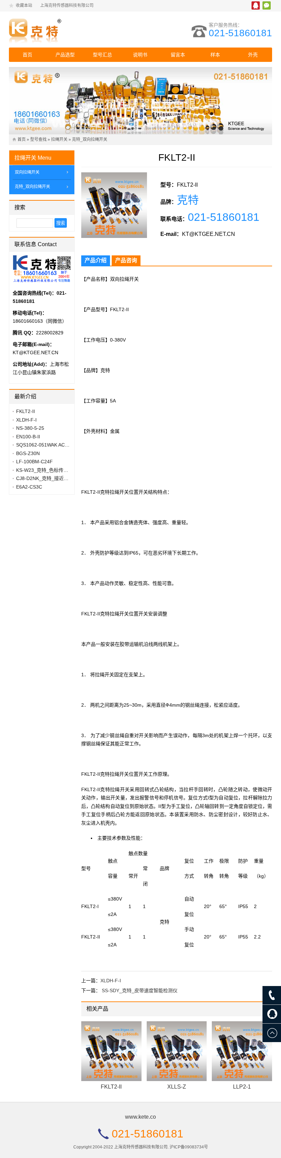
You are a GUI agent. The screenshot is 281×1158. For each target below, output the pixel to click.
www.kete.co (140, 1117)
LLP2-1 (242, 1087)
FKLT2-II (111, 1087)
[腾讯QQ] (271, 1014)
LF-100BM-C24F (34, 461)
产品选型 (65, 54)
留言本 (178, 54)
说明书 (140, 54)
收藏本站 (24, 5)
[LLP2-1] (242, 1051)
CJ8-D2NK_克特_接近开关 (44, 478)
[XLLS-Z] (177, 1051)
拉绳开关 (59, 139)
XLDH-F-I (110, 980)
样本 (215, 54)
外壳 (253, 54)
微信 (266, 5)
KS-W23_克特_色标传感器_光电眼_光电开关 (64, 470)
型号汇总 (102, 54)
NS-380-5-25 (30, 428)
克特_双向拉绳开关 (89, 139)
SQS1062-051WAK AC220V (46, 445)
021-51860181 (240, 33)
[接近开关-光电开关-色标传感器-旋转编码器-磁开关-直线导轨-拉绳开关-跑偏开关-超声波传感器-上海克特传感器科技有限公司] (69, 29)
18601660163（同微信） (40, 321)
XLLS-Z (176, 1087)
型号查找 (38, 139)
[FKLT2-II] (111, 1051)
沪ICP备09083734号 (189, 1147)
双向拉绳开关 (27, 172)
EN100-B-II (28, 436)
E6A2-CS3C (29, 487)
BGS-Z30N (28, 453)
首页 (27, 54)
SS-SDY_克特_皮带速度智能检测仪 (140, 990)
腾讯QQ (256, 5)
